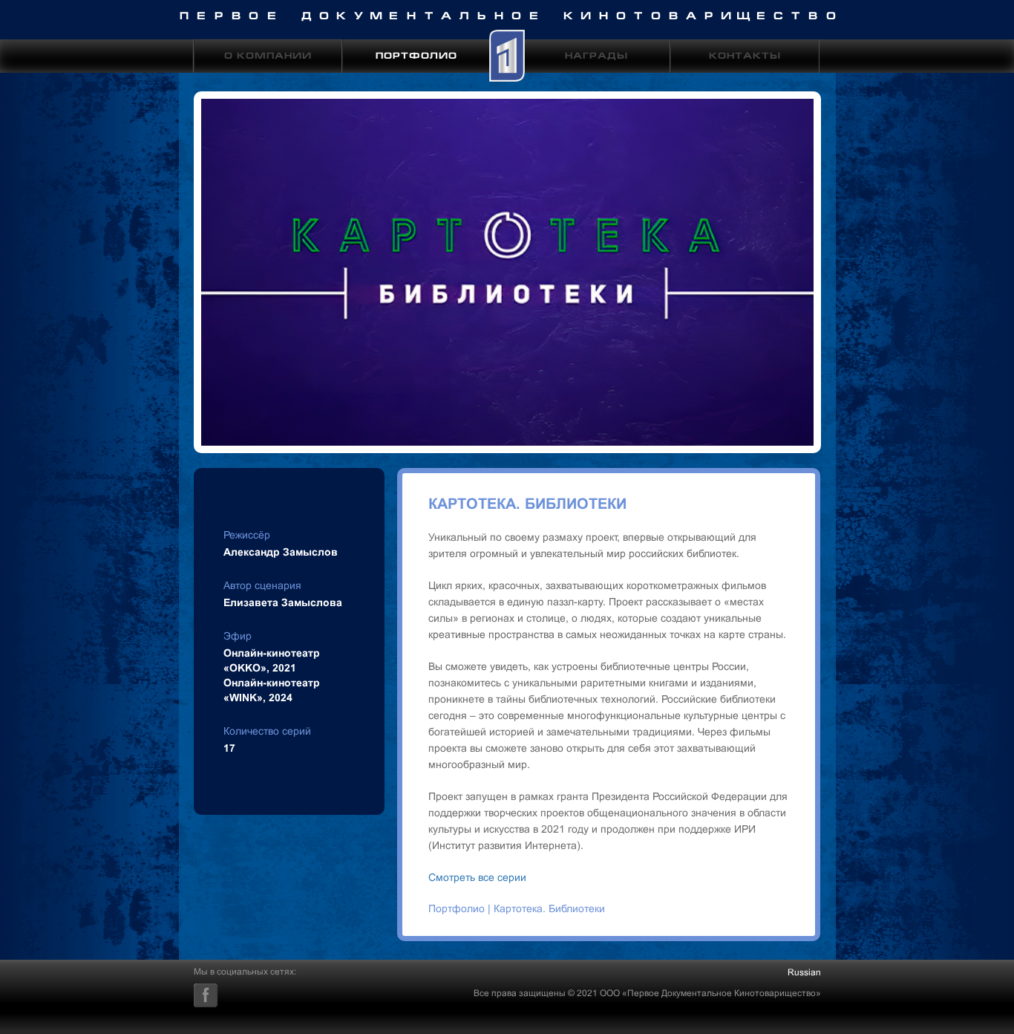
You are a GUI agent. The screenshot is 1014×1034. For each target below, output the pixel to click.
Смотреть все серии (478, 877)
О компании (268, 57)
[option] (507, 272)
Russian (804, 972)
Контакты (745, 57)
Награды (596, 57)
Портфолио (416, 57)
